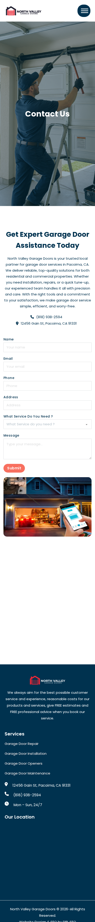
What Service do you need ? (28, 416)
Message (11, 435)
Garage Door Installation (26, 753)
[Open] (83, 10)
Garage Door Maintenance (27, 773)
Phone (8, 378)
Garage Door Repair (22, 743)
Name (8, 339)
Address (10, 397)
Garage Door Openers (23, 763)
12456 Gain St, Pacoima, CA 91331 (41, 785)
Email (8, 359)
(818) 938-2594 (27, 795)
